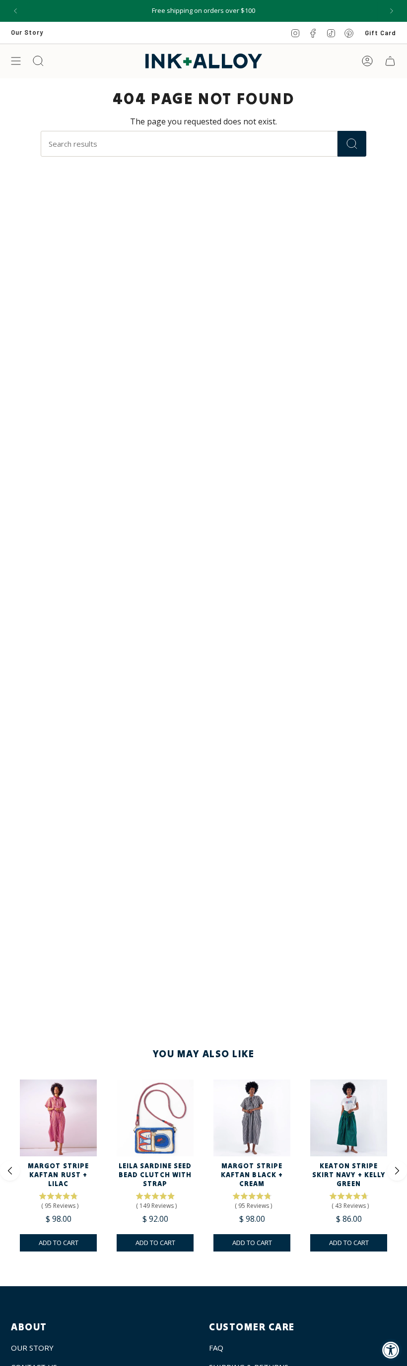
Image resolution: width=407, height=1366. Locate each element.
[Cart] (390, 61)
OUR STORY (32, 1348)
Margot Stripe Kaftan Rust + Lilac (58, 1174)
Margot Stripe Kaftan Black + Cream (252, 1174)
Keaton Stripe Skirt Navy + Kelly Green (348, 1174)
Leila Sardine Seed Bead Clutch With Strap (155, 1174)
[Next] (391, 10)
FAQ (216, 1348)
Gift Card (380, 33)
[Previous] (15, 10)
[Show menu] (16, 61)
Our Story (27, 32)
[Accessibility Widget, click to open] (391, 1350)
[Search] (352, 144)
